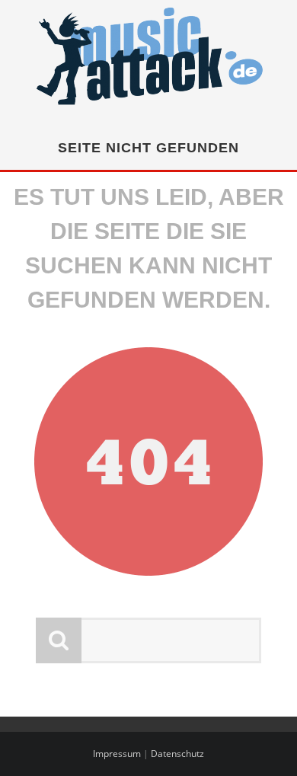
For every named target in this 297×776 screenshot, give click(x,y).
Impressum (117, 753)
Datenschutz (177, 753)
